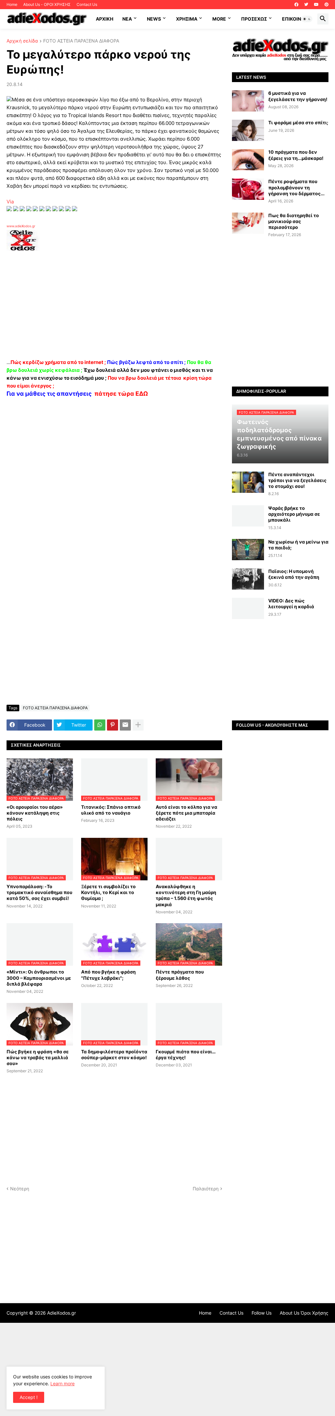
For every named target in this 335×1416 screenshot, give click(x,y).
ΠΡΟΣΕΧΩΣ (254, 19)
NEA (127, 19)
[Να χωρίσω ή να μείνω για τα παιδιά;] (248, 549)
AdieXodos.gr (61, 1313)
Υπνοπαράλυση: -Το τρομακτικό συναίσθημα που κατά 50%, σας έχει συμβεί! (39, 892)
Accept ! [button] (29, 1397)
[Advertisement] (111, 307)
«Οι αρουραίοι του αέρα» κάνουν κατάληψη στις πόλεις (35, 812)
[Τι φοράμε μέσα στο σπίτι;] (248, 130)
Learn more (62, 1383)
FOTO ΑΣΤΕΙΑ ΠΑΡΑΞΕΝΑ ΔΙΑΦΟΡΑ (81, 41)
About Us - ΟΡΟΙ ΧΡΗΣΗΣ (47, 4)
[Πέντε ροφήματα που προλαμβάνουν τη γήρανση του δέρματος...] (248, 189)
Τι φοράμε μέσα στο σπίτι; (298, 122)
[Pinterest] (112, 725)
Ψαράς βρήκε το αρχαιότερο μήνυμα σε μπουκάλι (294, 514)
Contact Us (87, 4)
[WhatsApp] (99, 725)
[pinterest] (326, 4)
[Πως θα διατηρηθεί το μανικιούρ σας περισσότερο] (248, 223)
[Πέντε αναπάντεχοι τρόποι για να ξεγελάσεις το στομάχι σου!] (248, 482)
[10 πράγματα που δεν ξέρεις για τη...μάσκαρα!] (248, 159)
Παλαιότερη (206, 1188)
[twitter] (306, 4)
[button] (306, 19)
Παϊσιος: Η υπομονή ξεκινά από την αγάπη (293, 574)
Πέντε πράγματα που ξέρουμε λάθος (180, 974)
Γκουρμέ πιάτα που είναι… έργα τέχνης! (186, 1054)
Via (10, 202)
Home (12, 4)
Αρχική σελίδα (22, 41)
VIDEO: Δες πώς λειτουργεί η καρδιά (291, 603)
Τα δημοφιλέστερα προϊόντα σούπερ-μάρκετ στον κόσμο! (114, 1054)
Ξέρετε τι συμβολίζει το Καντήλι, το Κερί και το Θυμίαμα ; (108, 892)
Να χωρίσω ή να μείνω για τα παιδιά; (298, 544)
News (154, 19)
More (219, 19)
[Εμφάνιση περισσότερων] (138, 725)
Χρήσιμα (186, 19)
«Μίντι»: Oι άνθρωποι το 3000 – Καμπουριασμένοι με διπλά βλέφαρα (39, 977)
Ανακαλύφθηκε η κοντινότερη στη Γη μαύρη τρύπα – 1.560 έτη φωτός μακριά (186, 895)
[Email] (125, 725)
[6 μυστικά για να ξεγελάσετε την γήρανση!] (248, 101)
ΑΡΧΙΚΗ (104, 19)
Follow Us (262, 1313)
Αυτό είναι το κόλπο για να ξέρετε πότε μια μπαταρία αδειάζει (186, 812)
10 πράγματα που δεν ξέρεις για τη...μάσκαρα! (296, 155)
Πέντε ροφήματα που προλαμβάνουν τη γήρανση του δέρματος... (296, 187)
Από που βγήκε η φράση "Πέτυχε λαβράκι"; (108, 974)
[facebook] (296, 4)
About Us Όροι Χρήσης (304, 1313)
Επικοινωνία (297, 19)
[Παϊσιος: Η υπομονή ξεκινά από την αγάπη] (248, 579)
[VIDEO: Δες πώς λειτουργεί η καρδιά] (248, 608)
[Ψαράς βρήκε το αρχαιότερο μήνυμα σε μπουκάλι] (248, 516)
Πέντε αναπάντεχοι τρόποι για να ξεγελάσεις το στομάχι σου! (297, 480)
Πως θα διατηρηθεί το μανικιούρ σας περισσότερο (293, 221)
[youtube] (316, 4)
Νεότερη (19, 1188)
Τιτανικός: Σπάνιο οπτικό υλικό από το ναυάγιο (111, 810)
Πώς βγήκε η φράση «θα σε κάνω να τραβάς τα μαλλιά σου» (38, 1057)
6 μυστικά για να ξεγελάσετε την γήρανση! (297, 96)
